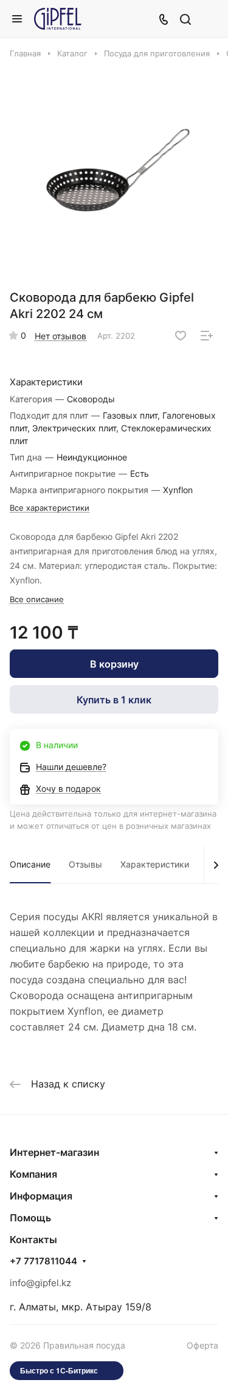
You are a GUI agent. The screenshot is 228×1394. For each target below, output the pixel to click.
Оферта (202, 1345)
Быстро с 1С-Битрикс (59, 1370)
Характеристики (154, 864)
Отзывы (85, 864)
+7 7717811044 (43, 1261)
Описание (30, 864)
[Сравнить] (206, 335)
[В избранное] (180, 335)
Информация (41, 1196)
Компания (33, 1174)
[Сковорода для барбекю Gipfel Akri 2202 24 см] (118, 172)
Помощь (30, 1218)
